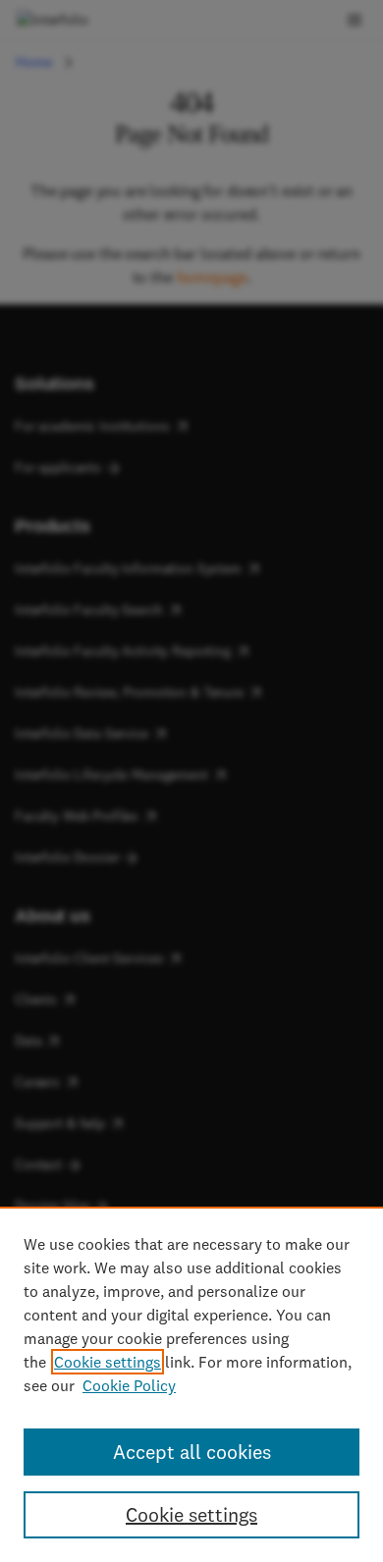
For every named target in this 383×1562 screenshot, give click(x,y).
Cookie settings (107, 1362)
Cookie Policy (129, 1385)
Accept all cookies (192, 1451)
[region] (191, 1384)
